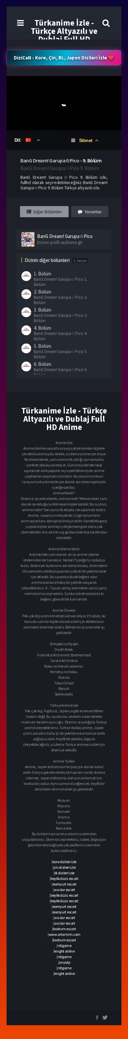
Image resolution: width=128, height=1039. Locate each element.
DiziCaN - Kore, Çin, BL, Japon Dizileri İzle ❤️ (64, 58)
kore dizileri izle (65, 861)
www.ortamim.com (65, 934)
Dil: (18, 140)
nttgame (64, 945)
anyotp (64, 962)
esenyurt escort (65, 884)
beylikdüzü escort (64, 878)
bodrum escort (64, 928)
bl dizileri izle (64, 872)
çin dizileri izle (64, 867)
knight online (64, 951)
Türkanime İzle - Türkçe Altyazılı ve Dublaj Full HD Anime (64, 35)
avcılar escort (64, 889)
